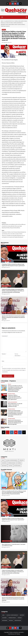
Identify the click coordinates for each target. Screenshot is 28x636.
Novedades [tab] (5, 381)
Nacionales (4, 260)
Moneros (9, 384)
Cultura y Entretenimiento (12, 402)
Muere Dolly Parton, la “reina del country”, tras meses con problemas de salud (15, 405)
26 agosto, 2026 (5, 267)
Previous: (14, 225)
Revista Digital (17, 465)
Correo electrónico (18, 354)
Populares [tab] (13, 381)
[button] (2, 17)
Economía (4, 462)
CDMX (3, 460)
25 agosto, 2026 (5, 294)
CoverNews (10, 633)
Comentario (5, 336)
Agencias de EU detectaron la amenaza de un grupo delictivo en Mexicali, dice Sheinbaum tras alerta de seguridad (13, 317)
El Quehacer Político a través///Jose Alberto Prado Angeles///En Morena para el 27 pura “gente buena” (13, 264)
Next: (14, 234)
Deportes (22, 460)
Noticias (3, 29)
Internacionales (11, 462)
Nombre (4, 353)
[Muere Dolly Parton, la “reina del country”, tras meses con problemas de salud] (4, 404)
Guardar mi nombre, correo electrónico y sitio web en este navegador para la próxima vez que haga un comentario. (14, 370)
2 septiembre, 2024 (6, 42)
